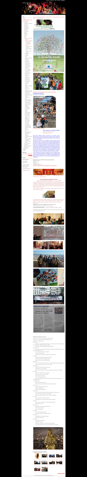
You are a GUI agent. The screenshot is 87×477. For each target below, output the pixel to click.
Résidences (26, 25)
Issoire (26, 89)
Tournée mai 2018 (28, 46)
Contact (24, 150)
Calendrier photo (26, 148)
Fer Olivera (27, 122)
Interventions (26, 26)
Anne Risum (27, 140)
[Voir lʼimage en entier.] (37, 456)
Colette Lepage (27, 61)
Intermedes (27, 67)
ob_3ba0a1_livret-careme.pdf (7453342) (39, 128)
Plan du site (52, 0)
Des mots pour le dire (28, 90)
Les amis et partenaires (28, 38)
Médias (26, 32)
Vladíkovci (26, 105)
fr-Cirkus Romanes (28, 66)
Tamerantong (27, 53)
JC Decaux (27, 60)
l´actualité (24, 149)
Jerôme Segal (27, 78)
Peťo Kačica (27, 129)
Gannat (27, 52)
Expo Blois (27, 47)
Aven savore (27, 68)
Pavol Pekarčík (27, 120)
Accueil (24, 18)
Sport (25, 37)
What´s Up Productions (28, 85)
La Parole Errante (27, 70)
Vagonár (26, 96)
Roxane (26, 111)
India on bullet (27, 75)
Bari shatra (26, 62)
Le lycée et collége (27, 143)
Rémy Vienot (27, 114)
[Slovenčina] (61, 0)
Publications (26, 33)
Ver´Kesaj (26, 83)
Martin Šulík (27, 119)
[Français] (62, 0)
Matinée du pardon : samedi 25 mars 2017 (40, 176)
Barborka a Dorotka (28, 126)
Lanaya (26, 76)
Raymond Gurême (28, 104)
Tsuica (26, 84)
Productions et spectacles (28, 23)
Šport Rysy (27, 135)
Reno (26, 98)
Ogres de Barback (28, 63)
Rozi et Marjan (27, 113)
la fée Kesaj (26, 144)
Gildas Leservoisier (28, 99)
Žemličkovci (27, 106)
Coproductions (27, 31)
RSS (56, 0)
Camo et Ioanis (27, 97)
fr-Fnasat (26, 54)
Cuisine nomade (27, 115)
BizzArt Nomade (27, 112)
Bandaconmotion (27, 77)
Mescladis (26, 74)
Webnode (51, 475)
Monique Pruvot (27, 118)
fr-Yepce (26, 39)
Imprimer (59, 0)
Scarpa (26, 134)
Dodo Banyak (27, 133)
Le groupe (26, 22)
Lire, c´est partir (27, 69)
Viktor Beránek (27, 107)
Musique (26, 30)
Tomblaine (26, 55)
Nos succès (26, 24)
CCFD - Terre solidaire (28, 40)
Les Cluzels (27, 82)
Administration (28, 41)
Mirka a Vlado (27, 121)
